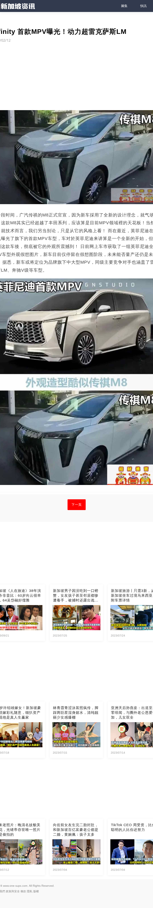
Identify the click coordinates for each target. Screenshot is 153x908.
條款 (23, 891)
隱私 (29, 891)
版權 (36, 891)
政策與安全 (13, 891)
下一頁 (77, 504)
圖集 (124, 6)
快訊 (143, 6)
